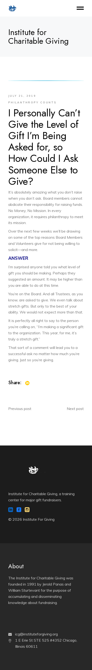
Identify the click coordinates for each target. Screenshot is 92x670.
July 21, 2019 (22, 95)
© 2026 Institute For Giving (31, 519)
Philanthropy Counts (32, 102)
